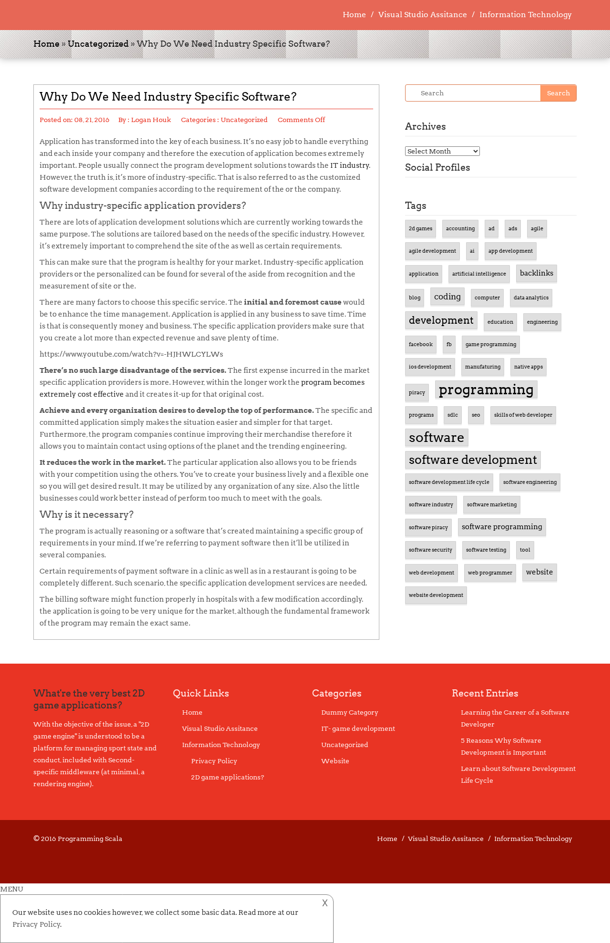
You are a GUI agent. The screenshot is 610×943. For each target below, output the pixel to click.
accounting (460, 229)
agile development (432, 251)
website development (436, 595)
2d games (420, 229)
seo (476, 415)
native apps (528, 367)
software (437, 437)
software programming (502, 527)
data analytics (531, 298)
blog (414, 298)
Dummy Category (349, 712)
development (441, 320)
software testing (486, 550)
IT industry (349, 165)
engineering (542, 322)
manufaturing (482, 367)
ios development (430, 367)
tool (525, 550)
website (539, 572)
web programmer (490, 573)
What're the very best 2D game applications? (89, 699)
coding (447, 296)
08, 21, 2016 (92, 119)
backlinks (536, 273)
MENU (11, 889)
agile (537, 229)
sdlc (452, 415)
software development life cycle (449, 482)
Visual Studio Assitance (422, 14)
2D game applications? (227, 777)
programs (421, 415)
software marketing (492, 505)
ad (491, 229)
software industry (431, 505)
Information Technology (525, 14)
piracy (417, 393)
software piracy (428, 527)
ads (512, 229)
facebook (421, 344)
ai (472, 251)
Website (335, 761)
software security (430, 550)
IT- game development (358, 728)
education (500, 322)
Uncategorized (98, 44)
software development (473, 459)
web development (431, 573)
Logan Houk (151, 119)
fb (449, 344)
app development (510, 251)
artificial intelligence (479, 274)
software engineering (530, 482)
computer (487, 298)
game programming (491, 344)
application (423, 274)
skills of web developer (523, 415)
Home (354, 14)
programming (486, 389)
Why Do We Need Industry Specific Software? (168, 96)
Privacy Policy (214, 761)
